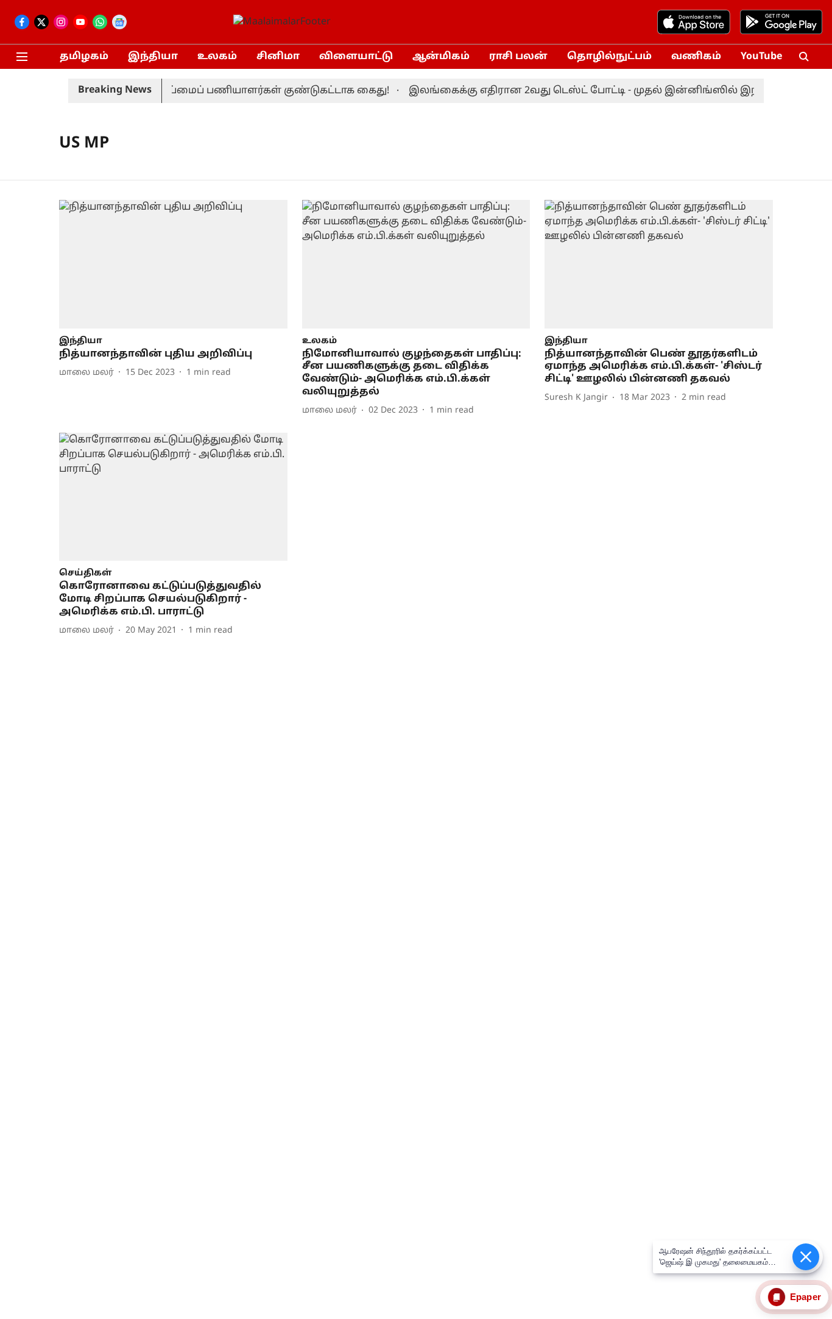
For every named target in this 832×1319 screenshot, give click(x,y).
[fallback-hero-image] (173, 264)
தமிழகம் (84, 57)
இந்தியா (153, 57)
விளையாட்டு (356, 57)
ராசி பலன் (518, 57)
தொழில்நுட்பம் (609, 57)
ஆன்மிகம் (441, 57)
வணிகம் (696, 57)
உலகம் (217, 57)
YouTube (761, 57)
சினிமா (278, 57)
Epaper (805, 1297)
